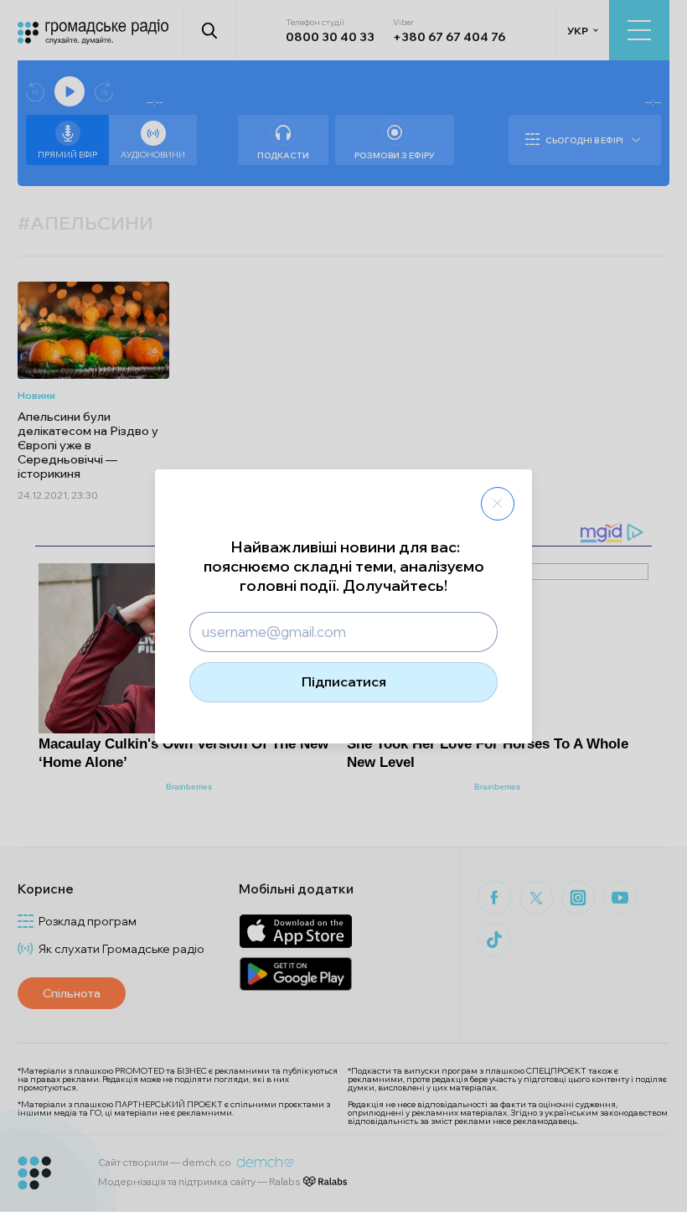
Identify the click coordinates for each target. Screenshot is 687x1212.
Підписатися (344, 681)
